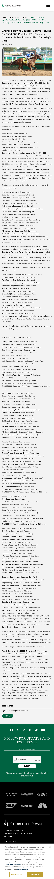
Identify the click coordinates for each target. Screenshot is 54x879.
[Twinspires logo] (27, 805)
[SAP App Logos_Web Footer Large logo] (12, 805)
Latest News (22, 17)
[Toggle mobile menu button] (48, 5)
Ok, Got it (35, 874)
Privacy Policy (22, 869)
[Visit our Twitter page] (17, 730)
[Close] (50, 847)
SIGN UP (8, 716)
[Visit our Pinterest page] (30, 730)
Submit (27, 766)
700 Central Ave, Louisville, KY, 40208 (18, 833)
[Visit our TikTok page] (36, 730)
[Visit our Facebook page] (11, 730)
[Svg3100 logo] (42, 805)
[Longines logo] (27, 794)
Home (4, 17)
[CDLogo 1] (23, 823)
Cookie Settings (17, 874)
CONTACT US (9, 842)
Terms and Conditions (13, 864)
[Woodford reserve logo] (12, 794)
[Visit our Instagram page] (24, 730)
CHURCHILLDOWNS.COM (13, 831)
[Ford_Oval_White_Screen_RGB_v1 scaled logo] (42, 794)
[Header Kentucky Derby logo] (11, 5)
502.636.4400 (9, 836)
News (12, 17)
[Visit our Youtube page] (42, 730)
